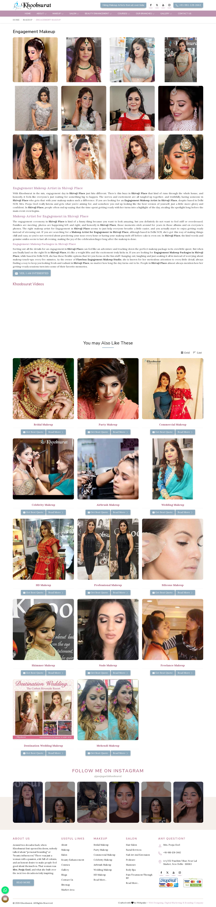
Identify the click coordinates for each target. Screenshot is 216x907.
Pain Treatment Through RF (139, 876)
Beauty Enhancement (97, 13)
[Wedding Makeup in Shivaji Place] (172, 468)
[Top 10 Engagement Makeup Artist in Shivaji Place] (35, 108)
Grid (187, 352)
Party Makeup (101, 849)
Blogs (64, 874)
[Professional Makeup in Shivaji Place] (108, 549)
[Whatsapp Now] (5, 890)
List (199, 352)
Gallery (164, 13)
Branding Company (194, 902)
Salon (73, 13)
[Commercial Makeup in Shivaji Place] (172, 388)
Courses (122, 13)
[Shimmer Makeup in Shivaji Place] (43, 629)
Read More (54, 431)
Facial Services (133, 849)
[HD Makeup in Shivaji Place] (43, 549)
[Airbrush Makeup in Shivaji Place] (108, 468)
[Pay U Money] (192, 883)
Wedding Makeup (103, 869)
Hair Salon (131, 844)
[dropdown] (45, 13)
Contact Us (184, 13)
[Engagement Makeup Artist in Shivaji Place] (132, 59)
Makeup (57, 13)
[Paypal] (168, 883)
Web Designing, (156, 902)
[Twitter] (157, 5)
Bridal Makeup (101, 844)
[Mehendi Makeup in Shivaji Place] (108, 709)
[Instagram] (169, 5)
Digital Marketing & (174, 902)
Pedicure (130, 859)
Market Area (67, 889)
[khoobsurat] (43, 5)
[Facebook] (150, 5)
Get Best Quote (34, 431)
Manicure (131, 864)
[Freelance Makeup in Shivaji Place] (172, 629)
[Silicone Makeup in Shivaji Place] (172, 549)
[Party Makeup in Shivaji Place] (108, 388)
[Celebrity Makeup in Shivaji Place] (43, 468)
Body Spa (131, 869)
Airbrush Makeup (102, 864)
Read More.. (100, 879)
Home (28, 13)
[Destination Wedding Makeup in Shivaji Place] (43, 709)
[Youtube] (163, 5)
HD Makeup (100, 874)
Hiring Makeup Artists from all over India (123, 5)
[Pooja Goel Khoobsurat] (28, 802)
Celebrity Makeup (103, 859)
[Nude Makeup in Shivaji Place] (108, 629)
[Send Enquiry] (5, 899)
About (40, 13)
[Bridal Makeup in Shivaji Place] (43, 388)
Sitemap (65, 884)
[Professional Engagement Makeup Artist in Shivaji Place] (180, 59)
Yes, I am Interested (33, 273)
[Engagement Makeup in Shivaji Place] (35, 59)
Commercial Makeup (104, 854)
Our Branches (144, 13)
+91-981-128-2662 (190, 5)
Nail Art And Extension (138, 854)
